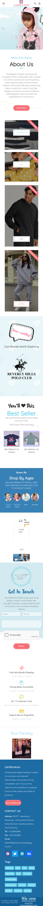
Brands (31, 885)
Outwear (27, 873)
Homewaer (11, 885)
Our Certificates (13, 803)
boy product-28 (31, 449)
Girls (18, 873)
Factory (18, 890)
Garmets (10, 873)
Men (24, 868)
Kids (18, 868)
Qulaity (27, 890)
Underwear (11, 879)
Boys (31, 868)
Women (9, 868)
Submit (21, 646)
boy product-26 (12, 449)
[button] (3, 371)
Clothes (22, 885)
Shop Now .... (21, 29)
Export (9, 890)
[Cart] (39, 3)
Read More (21, 108)
